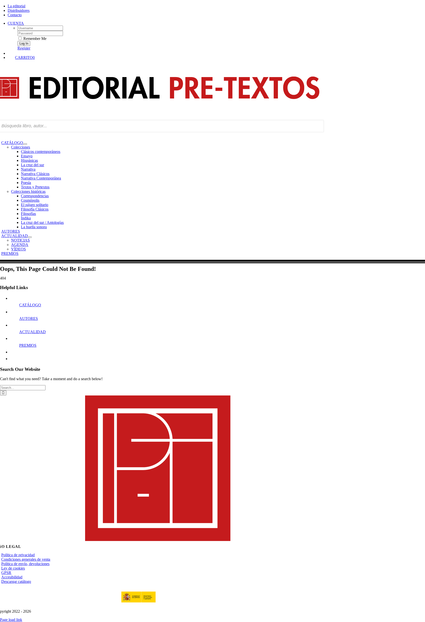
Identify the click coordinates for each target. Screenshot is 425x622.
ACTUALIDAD (32, 332)
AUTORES (28, 318)
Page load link (11, 620)
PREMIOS (27, 345)
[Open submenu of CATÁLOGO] (25, 144)
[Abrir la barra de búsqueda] (164, 52)
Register (23, 48)
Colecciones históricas (28, 191)
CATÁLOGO (30, 305)
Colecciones (20, 147)
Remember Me (34, 38)
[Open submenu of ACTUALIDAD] (30, 237)
